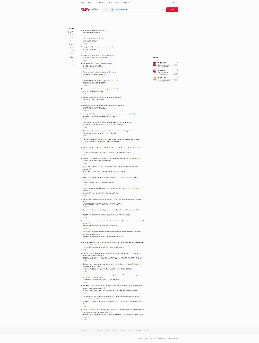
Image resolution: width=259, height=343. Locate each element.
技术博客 (115, 331)
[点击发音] (106, 30)
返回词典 (72, 64)
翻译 (89, 3)
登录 (173, 3)
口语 (71, 34)
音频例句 (72, 50)
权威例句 (72, 57)
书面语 (72, 37)
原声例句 (72, 44)
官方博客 (107, 331)
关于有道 (83, 331)
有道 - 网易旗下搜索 (89, 10)
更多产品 (126, 3)
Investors (91, 331)
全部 (71, 47)
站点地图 (138, 331)
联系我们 (130, 331)
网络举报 (146, 331)
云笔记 (109, 3)
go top (73, 61)
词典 (82, 3)
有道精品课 (99, 3)
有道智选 (99, 331)
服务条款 (153, 339)
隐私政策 (148, 339)
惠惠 (117, 3)
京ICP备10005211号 (172, 339)
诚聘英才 (122, 331)
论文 (71, 40)
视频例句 (72, 53)
